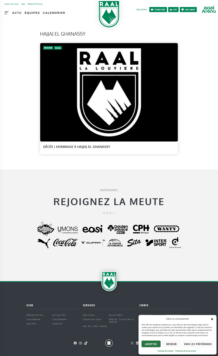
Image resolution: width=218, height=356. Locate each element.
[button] (212, 318)
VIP (175, 9)
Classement (59, 319)
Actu (17, 13)
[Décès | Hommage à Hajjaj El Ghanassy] (109, 92)
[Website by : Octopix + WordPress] (109, 343)
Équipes (32, 13)
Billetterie (116, 315)
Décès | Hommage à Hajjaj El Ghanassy (76, 147)
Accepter (151, 344)
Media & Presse (35, 4)
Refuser (171, 344)
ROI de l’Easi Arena (95, 326)
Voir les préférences (198, 344)
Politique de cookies (165, 351)
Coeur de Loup (11, 4)
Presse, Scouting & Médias (121, 320)
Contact (57, 324)
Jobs (23, 4)
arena (209, 9)
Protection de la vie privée (185, 351)
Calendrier (54, 13)
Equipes (31, 324)
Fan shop (190, 9)
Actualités (59, 315)
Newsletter (141, 9)
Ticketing (160, 9)
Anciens (58, 47)
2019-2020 (48, 47)
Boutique (89, 315)
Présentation (35, 315)
